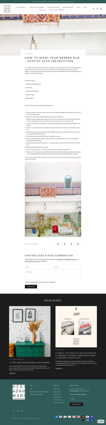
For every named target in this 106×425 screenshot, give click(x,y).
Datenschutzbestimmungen (32, 261)
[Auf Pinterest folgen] (22, 411)
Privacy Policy (56, 391)
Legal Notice (56, 389)
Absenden (31, 286)
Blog (78, 7)
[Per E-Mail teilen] (78, 244)
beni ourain (59, 349)
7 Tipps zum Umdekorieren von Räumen (29, 362)
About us (42, 10)
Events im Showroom (56, 10)
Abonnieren (76, 404)
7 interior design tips (17, 359)
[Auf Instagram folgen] (18, 411)
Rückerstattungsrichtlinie (36, 394)
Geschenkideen (68, 7)
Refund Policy (57, 394)
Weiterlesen (12, 373)
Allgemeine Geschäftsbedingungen (39, 391)
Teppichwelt (21, 7)
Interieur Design (53, 7)
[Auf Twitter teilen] (64, 244)
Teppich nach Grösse (36, 7)
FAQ (31, 389)
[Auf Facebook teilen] (58, 244)
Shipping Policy (57, 397)
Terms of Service (57, 400)
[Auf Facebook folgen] (13, 411)
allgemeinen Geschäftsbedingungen (66, 259)
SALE (85, 7)
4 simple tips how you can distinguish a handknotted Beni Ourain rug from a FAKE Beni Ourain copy (75, 355)
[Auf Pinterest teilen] (71, 244)
